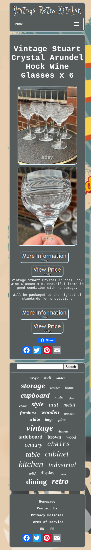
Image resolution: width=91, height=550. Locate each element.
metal (69, 405)
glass (71, 398)
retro (60, 481)
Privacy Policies (47, 515)
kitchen (31, 464)
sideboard (30, 437)
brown (54, 437)
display (48, 472)
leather (55, 388)
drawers (63, 431)
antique (34, 378)
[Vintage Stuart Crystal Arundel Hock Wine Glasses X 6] (47, 125)
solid (32, 473)
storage (33, 385)
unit (53, 404)
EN (42, 529)
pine (61, 419)
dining (36, 481)
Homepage (47, 502)
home (69, 388)
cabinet (57, 453)
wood (71, 437)
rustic (59, 397)
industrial (62, 465)
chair (23, 406)
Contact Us (47, 508)
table (33, 454)
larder (60, 378)
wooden (50, 412)
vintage (39, 428)
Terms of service (47, 522)
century (33, 445)
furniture (28, 413)
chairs (58, 444)
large (49, 419)
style (38, 404)
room (63, 474)
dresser (69, 414)
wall (47, 377)
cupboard (35, 395)
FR (52, 529)
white (34, 419)
